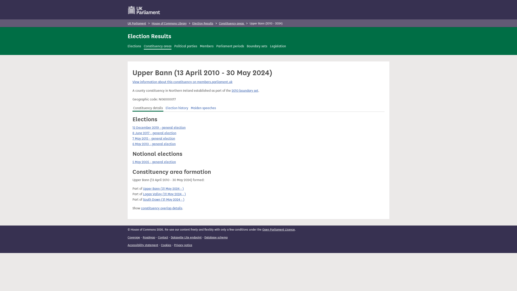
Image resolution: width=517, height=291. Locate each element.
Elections (134, 46)
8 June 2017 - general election (154, 133)
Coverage (134, 237)
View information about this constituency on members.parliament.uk (182, 82)
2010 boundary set (245, 91)
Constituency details (148, 108)
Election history (177, 108)
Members (206, 46)
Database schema (216, 237)
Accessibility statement (143, 245)
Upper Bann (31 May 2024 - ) (163, 189)
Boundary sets (257, 46)
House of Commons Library (169, 23)
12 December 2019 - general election (159, 128)
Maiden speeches (203, 108)
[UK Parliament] (144, 10)
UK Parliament (137, 23)
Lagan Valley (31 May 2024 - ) (164, 194)
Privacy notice (183, 245)
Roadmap (149, 237)
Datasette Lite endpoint (186, 237)
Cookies (166, 245)
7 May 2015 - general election (153, 138)
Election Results (202, 23)
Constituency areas (232, 23)
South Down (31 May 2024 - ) (163, 199)
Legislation (278, 46)
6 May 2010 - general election (154, 144)
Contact (163, 237)
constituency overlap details (161, 208)
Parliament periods (230, 46)
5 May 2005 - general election (154, 162)
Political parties (185, 46)
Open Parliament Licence (278, 229)
